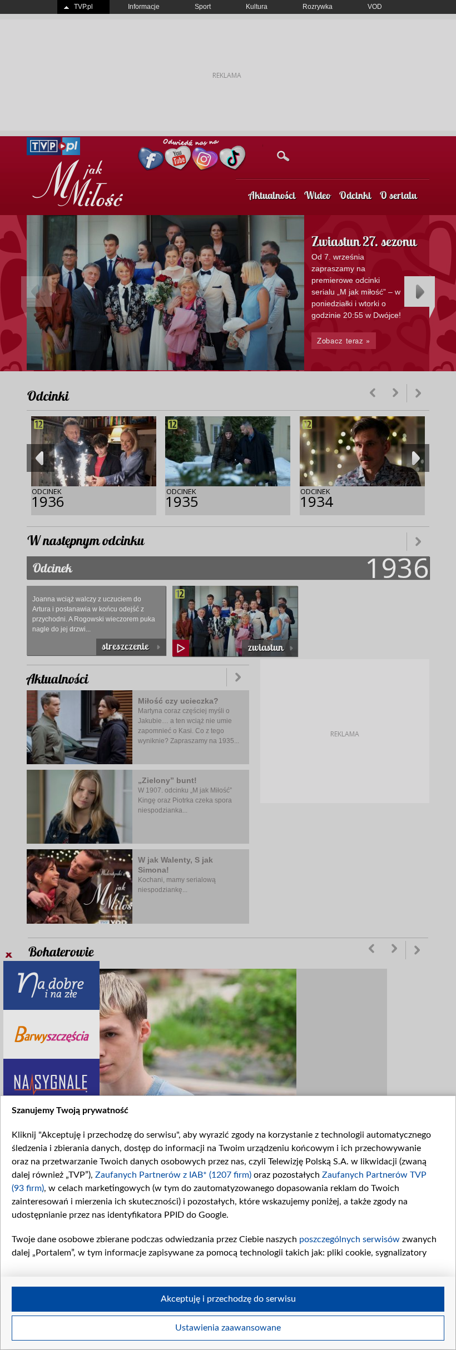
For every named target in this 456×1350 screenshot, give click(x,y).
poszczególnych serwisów (349, 1239)
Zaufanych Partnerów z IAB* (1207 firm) (173, 1174)
